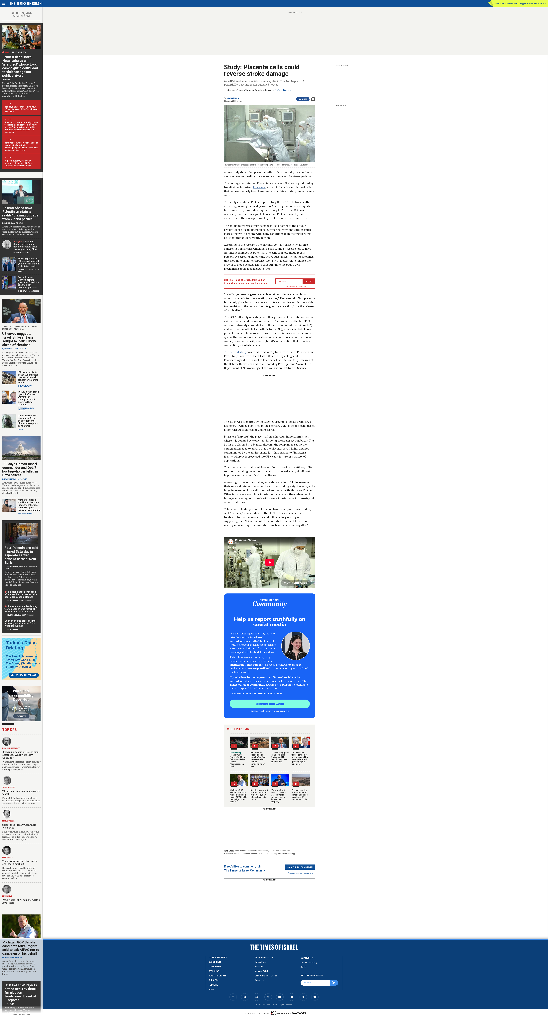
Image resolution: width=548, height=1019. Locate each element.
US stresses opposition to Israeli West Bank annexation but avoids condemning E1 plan (258, 759)
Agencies (23, 408)
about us (259, 966)
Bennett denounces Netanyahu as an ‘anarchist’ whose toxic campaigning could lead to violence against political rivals (20, 66)
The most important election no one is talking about (19, 862)
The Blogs (213, 980)
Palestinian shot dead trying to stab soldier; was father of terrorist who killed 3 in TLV (21, 609)
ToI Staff (6, 79)
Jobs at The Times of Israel (266, 976)
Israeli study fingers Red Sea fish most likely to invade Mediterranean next (238, 759)
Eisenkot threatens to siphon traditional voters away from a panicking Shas (25, 245)
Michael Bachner (26, 270)
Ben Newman (7, 896)
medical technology (287, 853)
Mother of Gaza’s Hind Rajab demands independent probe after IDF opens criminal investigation (29, 505)
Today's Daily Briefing (20, 645)
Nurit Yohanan (12, 566)
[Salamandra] (299, 1013)
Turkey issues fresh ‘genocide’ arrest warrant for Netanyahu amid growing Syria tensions (300, 758)
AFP (21, 429)
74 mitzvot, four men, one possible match (21, 792)
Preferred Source (283, 90)
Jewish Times (215, 962)
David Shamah (233, 98)
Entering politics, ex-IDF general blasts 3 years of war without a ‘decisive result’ (29, 262)
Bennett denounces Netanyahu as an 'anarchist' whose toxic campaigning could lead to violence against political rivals (21, 146)
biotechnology (263, 851)
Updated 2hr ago (18, 52)
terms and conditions (264, 957)
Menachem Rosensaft (11, 748)
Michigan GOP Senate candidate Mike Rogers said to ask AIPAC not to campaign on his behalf (238, 796)
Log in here (308, 873)
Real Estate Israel (217, 976)
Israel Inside (240, 851)
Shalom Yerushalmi (21, 253)
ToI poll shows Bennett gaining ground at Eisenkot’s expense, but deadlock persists (28, 282)
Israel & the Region (218, 957)
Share (304, 99)
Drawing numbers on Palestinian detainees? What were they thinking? (20, 754)
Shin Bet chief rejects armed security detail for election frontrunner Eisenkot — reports (21, 992)
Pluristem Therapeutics (280, 851)
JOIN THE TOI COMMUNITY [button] (300, 867)
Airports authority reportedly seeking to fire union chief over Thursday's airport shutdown (19, 163)
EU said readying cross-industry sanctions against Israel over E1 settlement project (300, 795)
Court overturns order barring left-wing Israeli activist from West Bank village (20, 623)
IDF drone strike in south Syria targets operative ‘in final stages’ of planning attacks (28, 377)
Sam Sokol (8, 223)
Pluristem (259, 187)
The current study (235, 352)
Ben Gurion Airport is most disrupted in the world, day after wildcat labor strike (259, 795)
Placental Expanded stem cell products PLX (243, 853)
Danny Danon (7, 857)
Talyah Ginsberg (8, 787)
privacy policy (260, 962)
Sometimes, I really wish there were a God (19, 826)
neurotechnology (270, 853)
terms (305, 286)
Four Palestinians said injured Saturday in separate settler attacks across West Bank (21, 555)
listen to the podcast (25, 675)
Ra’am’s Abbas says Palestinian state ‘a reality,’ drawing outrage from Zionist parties (20, 213)
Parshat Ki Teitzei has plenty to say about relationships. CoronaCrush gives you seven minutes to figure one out (21, 801)
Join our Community (506, 3)
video (211, 989)
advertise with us (262, 971)
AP (21, 513)
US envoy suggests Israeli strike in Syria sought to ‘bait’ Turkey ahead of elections (280, 757)
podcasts (213, 985)
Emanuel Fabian (21, 349)
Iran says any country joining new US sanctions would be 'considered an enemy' (21, 109)
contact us (259, 980)
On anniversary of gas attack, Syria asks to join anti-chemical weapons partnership (28, 420)
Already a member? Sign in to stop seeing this (270, 711)
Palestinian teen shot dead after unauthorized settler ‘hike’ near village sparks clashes (21, 594)
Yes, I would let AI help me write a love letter (21, 901)
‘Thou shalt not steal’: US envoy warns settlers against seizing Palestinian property (278, 796)
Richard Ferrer (8, 821)
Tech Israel (251, 851)
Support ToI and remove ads (533, 3)
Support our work (270, 704)
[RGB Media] (276, 1013)
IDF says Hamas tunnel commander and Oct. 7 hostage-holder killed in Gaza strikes (20, 469)
